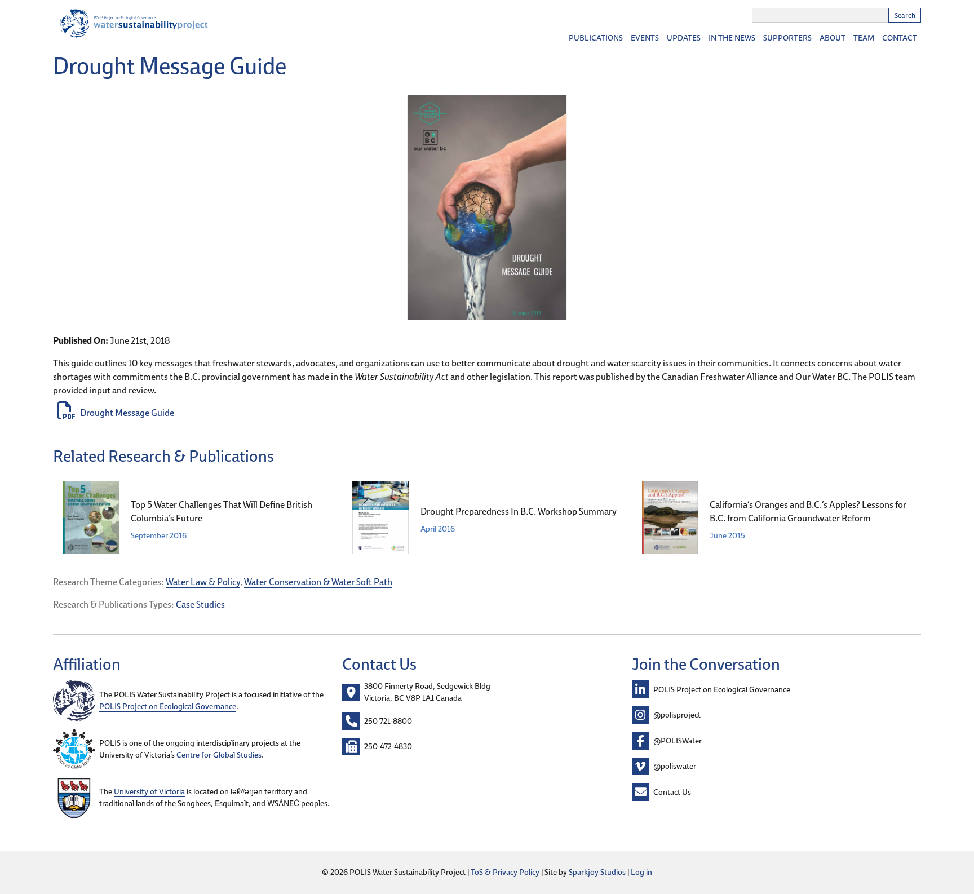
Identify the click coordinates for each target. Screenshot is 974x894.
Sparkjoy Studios (597, 872)
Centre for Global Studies (219, 754)
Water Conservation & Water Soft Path (318, 582)
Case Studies (200, 604)
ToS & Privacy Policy (505, 872)
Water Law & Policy (203, 582)
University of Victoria (149, 791)
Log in (641, 872)
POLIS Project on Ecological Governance (167, 706)
